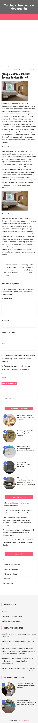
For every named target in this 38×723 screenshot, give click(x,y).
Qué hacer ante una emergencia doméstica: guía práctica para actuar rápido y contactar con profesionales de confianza (18, 521)
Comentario (7, 299)
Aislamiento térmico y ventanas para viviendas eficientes (16, 504)
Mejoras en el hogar (10, 574)
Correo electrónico (10, 332)
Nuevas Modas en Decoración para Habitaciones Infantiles (25, 448)
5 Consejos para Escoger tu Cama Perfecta (23, 464)
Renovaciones (8, 583)
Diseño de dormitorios (11, 565)
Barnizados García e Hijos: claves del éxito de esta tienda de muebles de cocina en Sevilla (18, 542)
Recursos (6, 579)
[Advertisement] (19, 43)
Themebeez (24, 720)
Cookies (4, 612)
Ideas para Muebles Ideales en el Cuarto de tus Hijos (25, 417)
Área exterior (8, 560)
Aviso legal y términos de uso (12, 616)
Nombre (5, 321)
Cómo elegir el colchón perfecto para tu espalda (25, 433)
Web (3, 344)
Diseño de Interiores (10, 569)
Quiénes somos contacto (11, 621)
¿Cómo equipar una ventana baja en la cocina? (27, 270)
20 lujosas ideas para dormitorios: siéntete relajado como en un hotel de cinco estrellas (26, 481)
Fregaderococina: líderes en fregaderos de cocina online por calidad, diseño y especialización (19, 532)
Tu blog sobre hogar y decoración (19, 7)
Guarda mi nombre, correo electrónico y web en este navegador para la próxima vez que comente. (18, 358)
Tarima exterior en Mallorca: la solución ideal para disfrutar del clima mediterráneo (19, 511)
